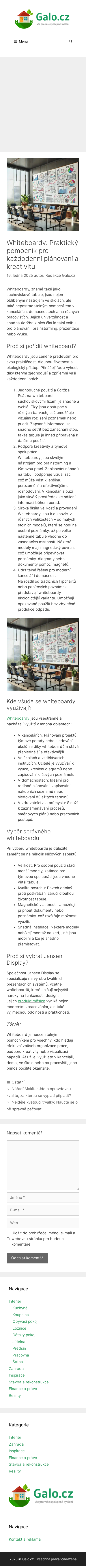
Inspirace (17, 1375)
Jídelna (19, 1342)
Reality (15, 1395)
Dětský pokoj (24, 1335)
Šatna (18, 1362)
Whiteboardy (18, 718)
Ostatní (18, 1082)
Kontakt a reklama (25, 1539)
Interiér (15, 1301)
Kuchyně (20, 1308)
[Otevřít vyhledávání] (70, 41)
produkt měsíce (31, 1001)
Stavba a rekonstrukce (29, 1382)
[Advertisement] (43, 102)
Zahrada (16, 1368)
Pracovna (21, 1355)
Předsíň (19, 1348)
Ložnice (19, 1328)
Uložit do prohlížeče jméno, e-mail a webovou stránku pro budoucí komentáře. (43, 1238)
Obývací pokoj (25, 1321)
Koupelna (21, 1315)
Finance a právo (23, 1388)
